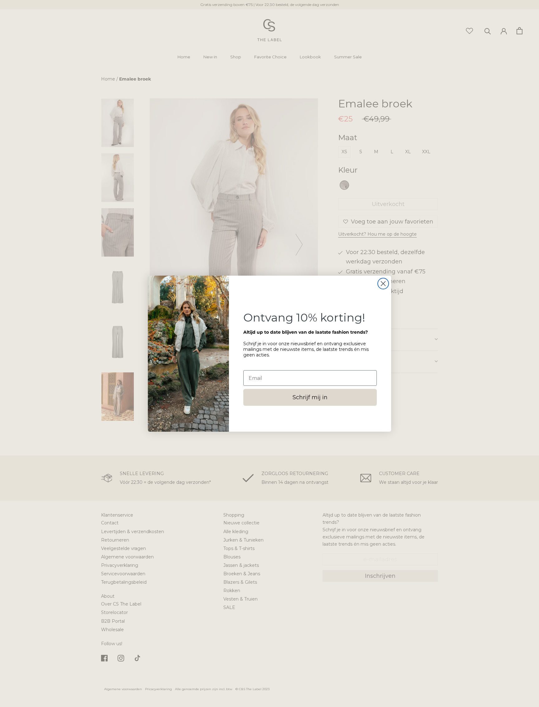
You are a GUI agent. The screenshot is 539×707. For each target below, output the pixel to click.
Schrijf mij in (310, 397)
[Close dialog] (383, 283)
